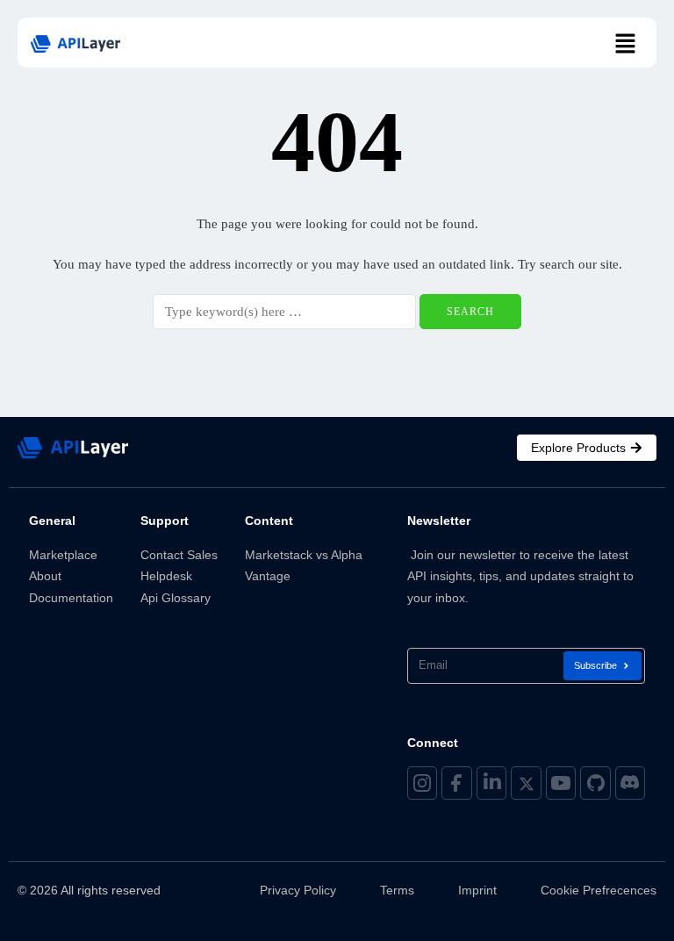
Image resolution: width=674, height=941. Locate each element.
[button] (625, 44)
